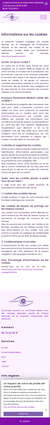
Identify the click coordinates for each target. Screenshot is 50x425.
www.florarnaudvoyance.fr (13, 56)
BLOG (3, 357)
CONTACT (5, 366)
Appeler (26, 421)
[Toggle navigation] (43, 17)
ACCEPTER (23, 414)
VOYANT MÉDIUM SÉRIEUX (11, 352)
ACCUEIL (4, 348)
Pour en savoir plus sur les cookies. (19, 407)
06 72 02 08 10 (11, 8)
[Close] (46, 3)
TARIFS (4, 362)
